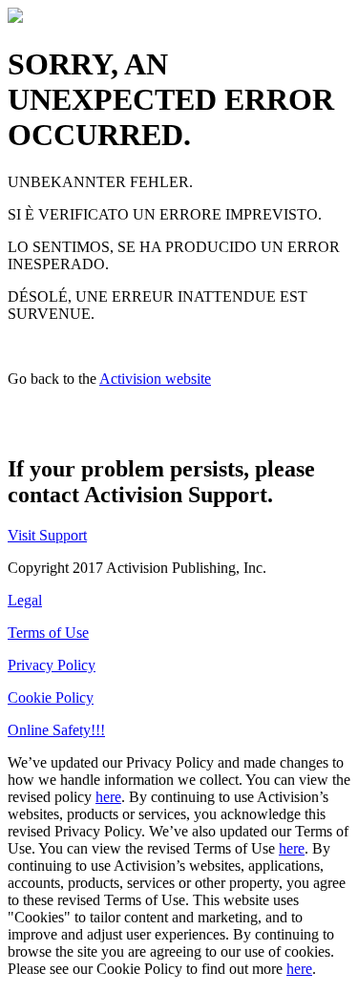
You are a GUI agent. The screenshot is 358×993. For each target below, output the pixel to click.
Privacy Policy (51, 665)
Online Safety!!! (56, 730)
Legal (25, 600)
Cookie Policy (51, 697)
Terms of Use (48, 632)
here (108, 797)
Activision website (155, 378)
